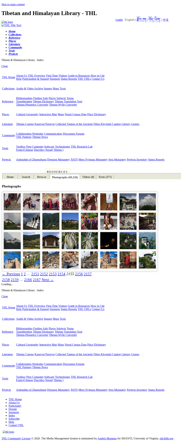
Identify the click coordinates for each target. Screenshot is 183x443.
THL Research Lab (82, 146)
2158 (6, 279)
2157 (88, 274)
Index (12, 415)
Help (19, 78)
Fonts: (19, 149)
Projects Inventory (137, 159)
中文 (166, 19)
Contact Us (98, 78)
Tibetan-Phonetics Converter (32, 104)
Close (4, 66)
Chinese (28, 149)
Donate (13, 409)
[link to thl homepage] (8, 431)
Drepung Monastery (58, 159)
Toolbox (21, 146)
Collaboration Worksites (29, 133)
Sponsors (55, 78)
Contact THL (16, 425)
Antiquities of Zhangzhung (31, 159)
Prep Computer (34, 146)
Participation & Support (35, 78)
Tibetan (58, 149)
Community (8, 135)
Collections (8, 88)
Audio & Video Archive (29, 88)
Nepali (49, 149)
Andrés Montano (107, 438)
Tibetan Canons (25, 124)
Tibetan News (40, 136)
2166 (28, 279)
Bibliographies (24, 98)
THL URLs (84, 78)
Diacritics (39, 149)
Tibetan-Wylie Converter (63, 104)
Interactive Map (48, 114)
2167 (37, 279)
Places (52, 98)
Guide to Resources (79, 75)
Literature (7, 124)
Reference (7, 101)
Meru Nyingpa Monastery (93, 159)
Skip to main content (13, 4)
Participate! (15, 405)
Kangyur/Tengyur (44, 124)
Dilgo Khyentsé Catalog (107, 124)
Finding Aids (40, 98)
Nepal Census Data (75, 114)
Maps (56, 88)
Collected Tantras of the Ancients (74, 124)
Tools (5, 148)
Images (48, 88)
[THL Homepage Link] (7, 21)
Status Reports (69, 78)
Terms (70, 98)
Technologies (62, 146)
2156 (79, 274)
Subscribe (14, 418)
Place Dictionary (96, 114)
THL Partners (23, 136)
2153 (53, 274)
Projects (6, 159)
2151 (35, 274)
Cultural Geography (27, 114)
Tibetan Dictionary (43, 101)
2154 (61, 274)
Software (49, 146)
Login (119, 19)
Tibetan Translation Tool (68, 101)
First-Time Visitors (56, 75)
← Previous (11, 274)
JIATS (74, 159)
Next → (48, 279)
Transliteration (24, 101)
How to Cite (98, 75)
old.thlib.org (166, 438)
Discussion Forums (73, 133)
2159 (15, 279)
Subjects (61, 98)
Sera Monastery (117, 159)
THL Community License (16, 438)
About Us (21, 75)
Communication (53, 133)
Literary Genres (130, 124)
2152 (44, 274)
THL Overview (36, 75)
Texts (63, 88)
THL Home (8, 77)
